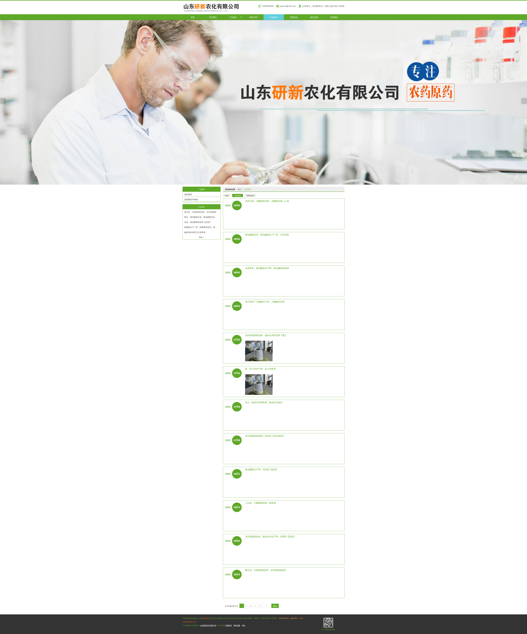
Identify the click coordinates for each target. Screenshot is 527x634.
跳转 (275, 606)
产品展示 (233, 17)
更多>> (201, 237)
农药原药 (188, 194)
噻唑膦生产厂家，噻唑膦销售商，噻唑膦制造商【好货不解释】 (202, 227)
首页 (193, 17)
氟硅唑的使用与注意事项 (194, 232)
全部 (226, 195)
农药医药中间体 (191, 199)
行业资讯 (273, 17)
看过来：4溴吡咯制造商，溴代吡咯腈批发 (202, 212)
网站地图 (237, 625)
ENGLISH (253, 17)
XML (243, 625)
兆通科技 (228, 625)
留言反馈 (314, 17)
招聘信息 (294, 17)
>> (255, 606)
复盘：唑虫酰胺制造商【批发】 (197, 222)
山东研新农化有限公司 (208, 625)
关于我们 (213, 17)
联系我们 (334, 17)
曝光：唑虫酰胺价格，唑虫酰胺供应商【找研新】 (202, 217)
